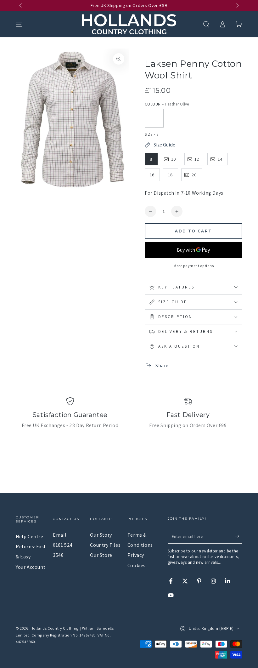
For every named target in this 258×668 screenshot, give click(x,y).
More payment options (193, 265)
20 (194, 175)
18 (170, 175)
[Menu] (19, 24)
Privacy (135, 555)
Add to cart (193, 231)
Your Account (30, 567)
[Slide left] (21, 5)
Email (59, 535)
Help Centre (29, 536)
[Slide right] (237, 5)
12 (196, 159)
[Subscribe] (238, 536)
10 (173, 159)
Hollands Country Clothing (54, 628)
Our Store (101, 555)
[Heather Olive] (154, 118)
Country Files (105, 545)
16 (152, 175)
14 (220, 159)
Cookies (136, 565)
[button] (206, 24)
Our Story (101, 535)
